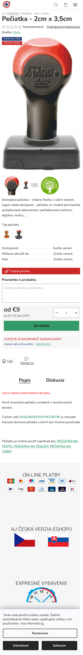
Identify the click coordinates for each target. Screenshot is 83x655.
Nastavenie (40, 633)
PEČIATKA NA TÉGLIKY (31, 446)
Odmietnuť (20, 645)
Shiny (17, 32)
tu (42, 623)
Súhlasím (59, 645)
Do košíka (41, 326)
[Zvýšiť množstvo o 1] (76, 313)
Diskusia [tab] (55, 380)
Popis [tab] (25, 380)
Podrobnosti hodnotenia (63, 27)
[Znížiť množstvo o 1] (57, 313)
